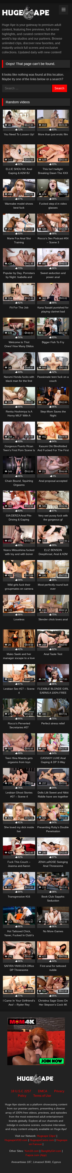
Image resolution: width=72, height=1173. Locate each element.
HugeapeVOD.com (16, 1140)
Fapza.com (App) (36, 1155)
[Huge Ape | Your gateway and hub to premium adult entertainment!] (29, 13)
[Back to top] (60, 1161)
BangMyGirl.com (51, 1150)
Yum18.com (31, 1150)
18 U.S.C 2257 (21, 1091)
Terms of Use (42, 1095)
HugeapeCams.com (42, 1140)
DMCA (42, 1091)
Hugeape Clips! (46, 1135)
